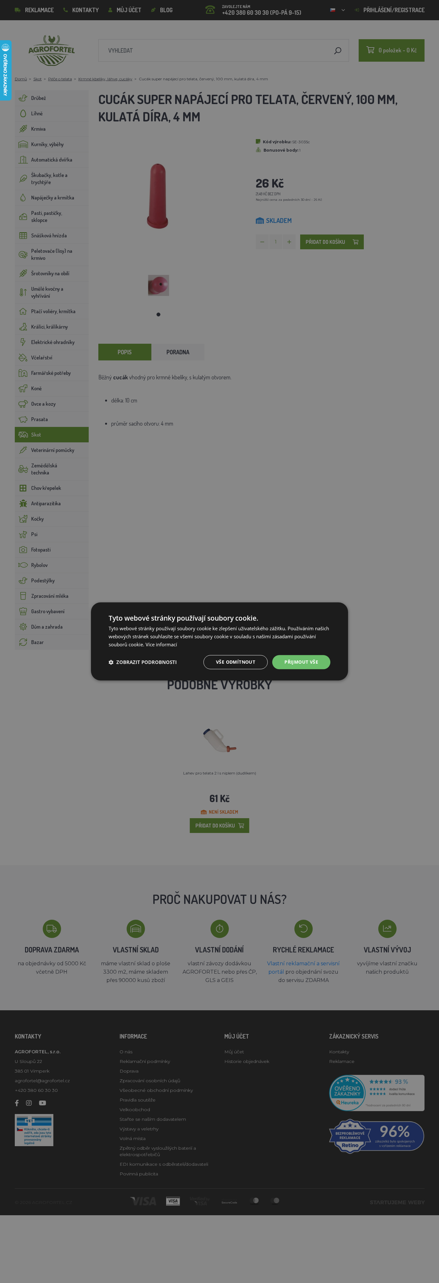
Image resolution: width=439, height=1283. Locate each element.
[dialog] (219, 641)
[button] (143, 662)
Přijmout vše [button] (301, 662)
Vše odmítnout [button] (235, 662)
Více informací (161, 644)
